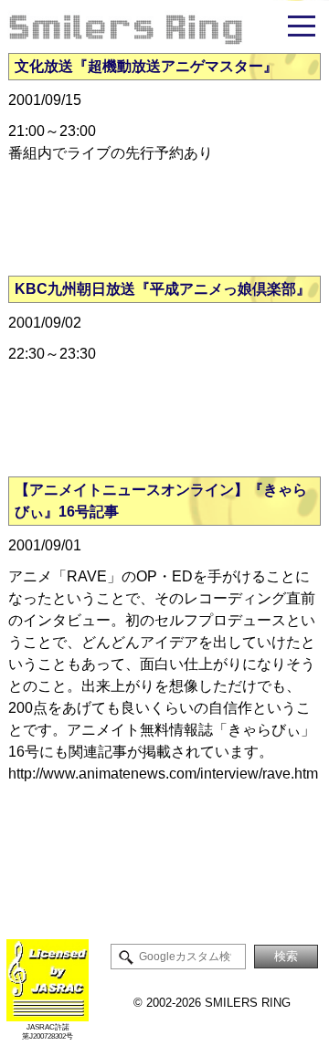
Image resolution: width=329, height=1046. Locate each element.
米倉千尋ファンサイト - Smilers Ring (164, 26)
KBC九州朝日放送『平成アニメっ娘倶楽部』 (163, 289)
